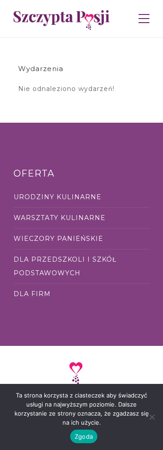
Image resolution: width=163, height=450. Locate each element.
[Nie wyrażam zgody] (151, 416)
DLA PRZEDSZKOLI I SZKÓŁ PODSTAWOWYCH (65, 266)
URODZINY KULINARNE (57, 197)
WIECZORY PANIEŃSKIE (58, 239)
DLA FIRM (32, 294)
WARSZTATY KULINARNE (59, 218)
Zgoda (84, 436)
